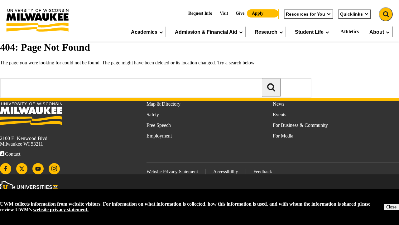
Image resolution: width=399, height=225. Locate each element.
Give (240, 13)
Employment (159, 135)
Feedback (262, 171)
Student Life (309, 32)
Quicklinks (351, 14)
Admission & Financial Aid (206, 32)
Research (266, 32)
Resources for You (305, 14)
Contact (12, 154)
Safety (153, 114)
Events (279, 114)
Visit (224, 13)
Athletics (349, 31)
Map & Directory (163, 104)
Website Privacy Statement (172, 171)
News (278, 104)
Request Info (200, 13)
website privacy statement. (61, 209)
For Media (283, 135)
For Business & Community (300, 125)
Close (391, 207)
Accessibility (225, 171)
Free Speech (159, 125)
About (376, 32)
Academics (144, 32)
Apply (257, 13)
